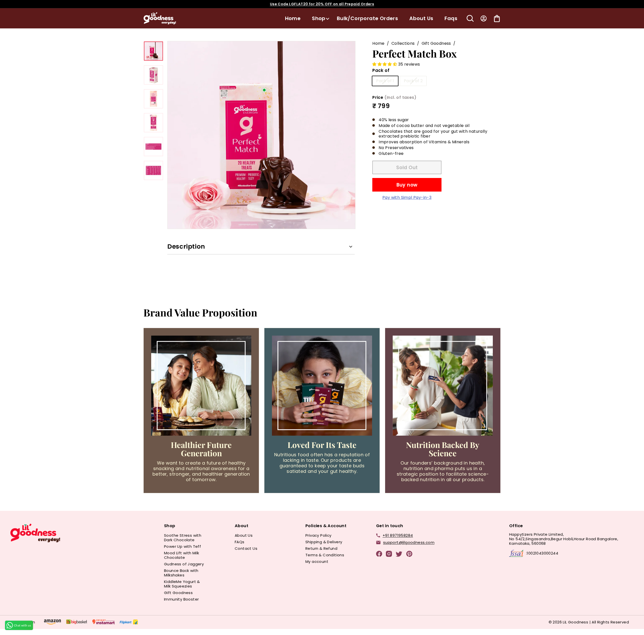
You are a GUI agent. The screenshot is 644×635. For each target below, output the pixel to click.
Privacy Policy (318, 535)
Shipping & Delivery (323, 542)
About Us (421, 18)
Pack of (380, 70)
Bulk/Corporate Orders (367, 18)
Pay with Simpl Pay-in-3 (406, 197)
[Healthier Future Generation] (201, 386)
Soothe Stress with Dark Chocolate (182, 537)
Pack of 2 (413, 81)
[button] (385, 64)
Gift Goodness (436, 43)
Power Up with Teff (182, 546)
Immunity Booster (181, 599)
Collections (403, 43)
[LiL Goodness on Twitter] (399, 555)
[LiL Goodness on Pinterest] (409, 555)
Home (293, 18)
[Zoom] (261, 135)
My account (316, 561)
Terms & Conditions (324, 555)
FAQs (240, 542)
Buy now (407, 184)
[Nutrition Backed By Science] (443, 386)
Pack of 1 (385, 81)
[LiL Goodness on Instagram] (389, 555)
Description (186, 246)
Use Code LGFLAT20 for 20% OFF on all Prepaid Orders (322, 4)
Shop (319, 18)
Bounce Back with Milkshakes (181, 573)
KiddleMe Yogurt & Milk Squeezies (182, 584)
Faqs (451, 18)
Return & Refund (321, 548)
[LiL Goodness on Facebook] (379, 555)
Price (394, 97)
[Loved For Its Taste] (322, 386)
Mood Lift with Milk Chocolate (181, 555)
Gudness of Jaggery (184, 564)
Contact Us (246, 548)
